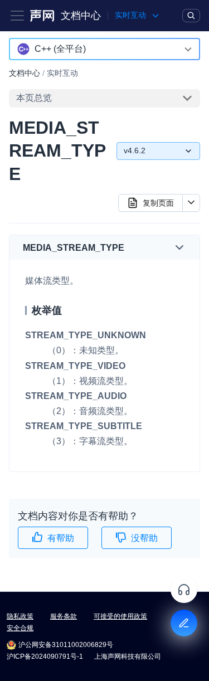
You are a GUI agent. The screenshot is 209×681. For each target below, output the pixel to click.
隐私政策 (20, 616)
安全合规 (20, 628)
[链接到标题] (129, 247)
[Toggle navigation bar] (17, 15)
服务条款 (63, 616)
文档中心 (81, 15)
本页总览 (34, 98)
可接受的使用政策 (120, 616)
